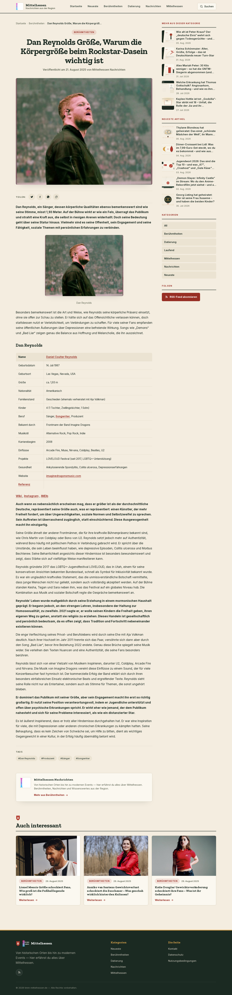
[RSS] (19, 972)
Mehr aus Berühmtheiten (49, 794)
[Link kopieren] (56, 197)
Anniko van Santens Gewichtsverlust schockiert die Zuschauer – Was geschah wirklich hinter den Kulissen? (115, 891)
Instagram (31, 496)
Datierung (134, 6)
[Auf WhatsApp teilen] (48, 197)
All (165, 225)
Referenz (24, 484)
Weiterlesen (26, 900)
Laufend (169, 250)
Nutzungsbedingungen (182, 960)
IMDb (44, 496)
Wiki (19, 496)
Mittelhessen (174, 6)
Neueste (93, 6)
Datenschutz (175, 954)
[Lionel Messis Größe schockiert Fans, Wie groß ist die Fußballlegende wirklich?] (48, 856)
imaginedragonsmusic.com (63, 476)
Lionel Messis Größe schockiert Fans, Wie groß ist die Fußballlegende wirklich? (45, 891)
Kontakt (172, 948)
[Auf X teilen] (32, 197)
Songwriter (63, 416)
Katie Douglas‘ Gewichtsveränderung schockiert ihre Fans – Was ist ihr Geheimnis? (181, 891)
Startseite (76, 6)
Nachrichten (153, 6)
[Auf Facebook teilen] (40, 197)
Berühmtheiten (113, 6)
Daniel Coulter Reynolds (61, 357)
